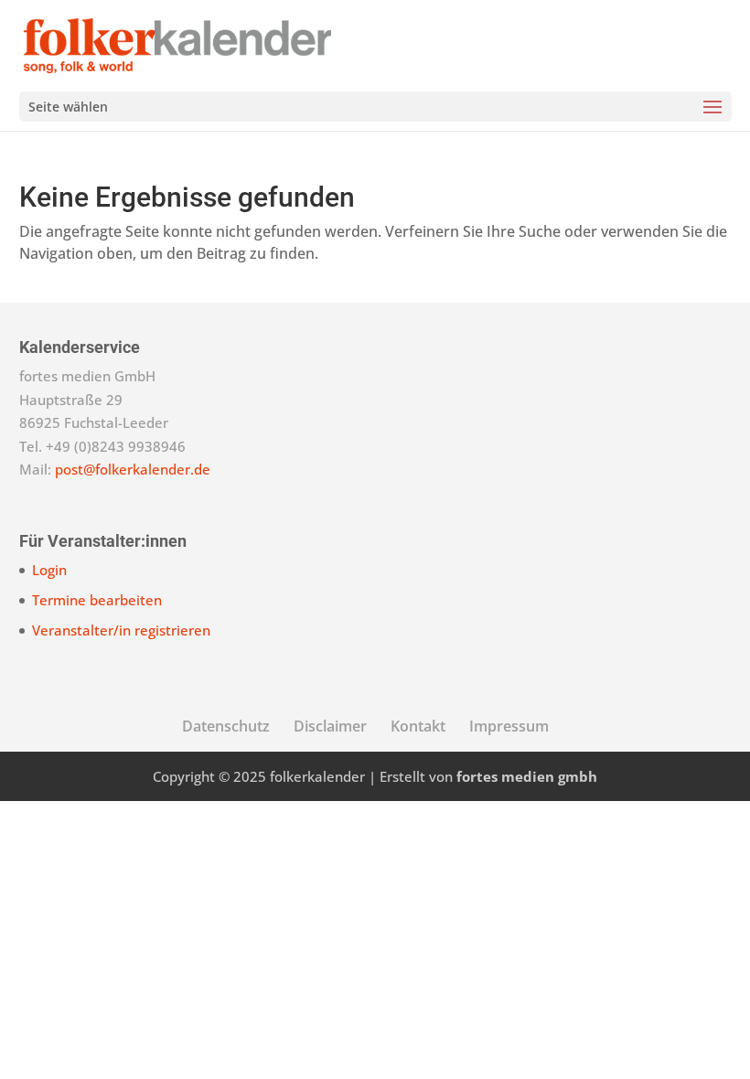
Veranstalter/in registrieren (121, 630)
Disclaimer (330, 726)
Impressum (509, 726)
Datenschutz (226, 726)
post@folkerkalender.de (132, 469)
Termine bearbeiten (97, 600)
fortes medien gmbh (526, 776)
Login (49, 570)
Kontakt (418, 726)
